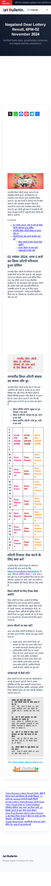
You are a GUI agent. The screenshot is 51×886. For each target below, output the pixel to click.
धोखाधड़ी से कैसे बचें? (27, 250)
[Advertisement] (25, 78)
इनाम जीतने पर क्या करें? (28, 248)
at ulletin (14, 9)
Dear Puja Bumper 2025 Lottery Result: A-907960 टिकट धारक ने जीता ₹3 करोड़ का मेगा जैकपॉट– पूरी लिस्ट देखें (25, 816)
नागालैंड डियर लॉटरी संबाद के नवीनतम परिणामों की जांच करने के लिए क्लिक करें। (25, 363)
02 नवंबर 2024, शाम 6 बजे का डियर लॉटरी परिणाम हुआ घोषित (28, 227)
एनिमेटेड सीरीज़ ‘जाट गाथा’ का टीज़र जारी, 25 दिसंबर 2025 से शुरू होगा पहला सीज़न (23, 809)
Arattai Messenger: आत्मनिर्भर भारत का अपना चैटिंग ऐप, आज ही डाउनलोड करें (25, 823)
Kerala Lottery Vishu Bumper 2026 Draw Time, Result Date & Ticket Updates (24, 803)
